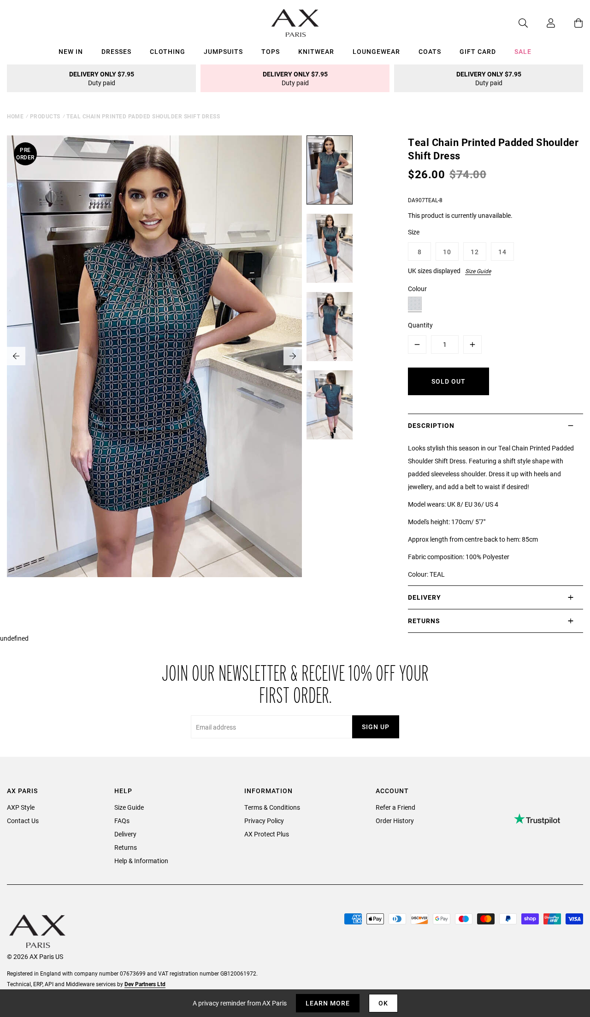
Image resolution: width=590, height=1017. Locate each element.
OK (383, 1003)
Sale (522, 51)
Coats (430, 51)
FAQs (122, 820)
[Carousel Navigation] (154, 356)
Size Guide (478, 271)
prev (16, 356)
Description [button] (431, 425)
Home (15, 116)
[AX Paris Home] (295, 23)
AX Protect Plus (266, 834)
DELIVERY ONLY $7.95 (101, 78)
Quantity (420, 325)
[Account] (541, 23)
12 (475, 251)
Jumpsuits (223, 51)
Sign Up (375, 726)
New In (71, 51)
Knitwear (316, 51)
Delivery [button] (424, 597)
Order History (395, 820)
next (292, 356)
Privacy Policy (264, 820)
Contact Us (23, 820)
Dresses (116, 51)
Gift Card (478, 51)
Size (413, 232)
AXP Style (21, 807)
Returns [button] (424, 620)
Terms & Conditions (272, 807)
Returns (125, 847)
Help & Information (141, 860)
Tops (270, 51)
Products (45, 116)
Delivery (125, 834)
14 (502, 251)
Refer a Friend (395, 807)
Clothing (167, 51)
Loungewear (376, 51)
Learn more (328, 1003)
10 (447, 251)
